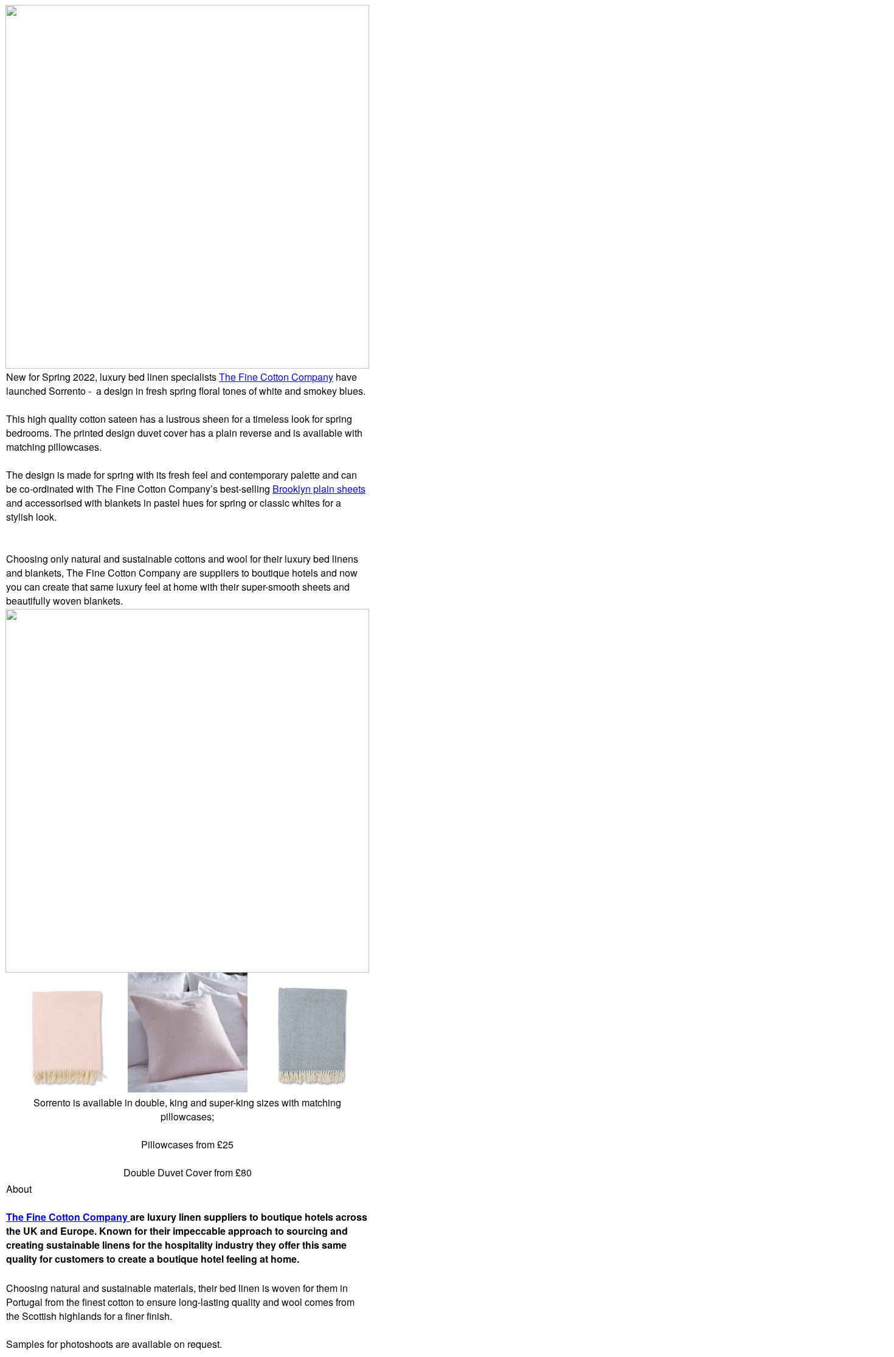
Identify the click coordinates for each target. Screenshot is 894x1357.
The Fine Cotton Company (276, 377)
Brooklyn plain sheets (319, 489)
